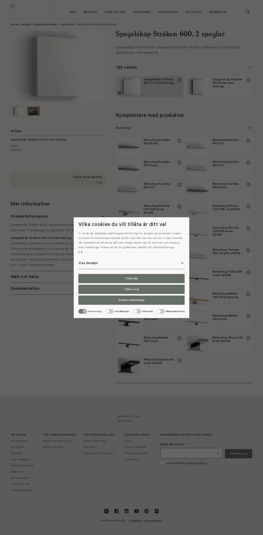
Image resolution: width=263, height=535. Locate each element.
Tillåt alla (131, 278)
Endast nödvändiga (131, 300)
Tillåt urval (131, 289)
